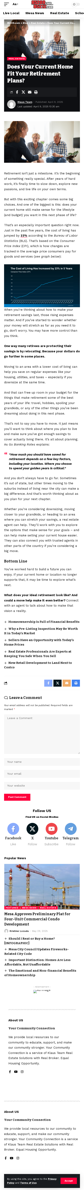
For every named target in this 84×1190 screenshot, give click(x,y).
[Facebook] (13, 834)
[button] (69, 1181)
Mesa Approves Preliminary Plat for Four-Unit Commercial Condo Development (37, 919)
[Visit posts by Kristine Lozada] (6, 931)
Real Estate (17, 58)
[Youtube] (52, 834)
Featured (12, 908)
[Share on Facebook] (17, 92)
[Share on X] (23, 92)
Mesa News (29, 908)
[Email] (29, 92)
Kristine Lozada (19, 931)
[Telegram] (71, 834)
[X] (32, 834)
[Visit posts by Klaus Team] (11, 104)
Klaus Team (25, 102)
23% (24, 235)
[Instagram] (22, 1072)
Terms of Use (28, 1183)
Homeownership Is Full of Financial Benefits (44, 622)
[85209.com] (42, 4)
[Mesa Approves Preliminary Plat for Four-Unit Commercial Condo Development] (42, 886)
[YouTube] (15, 1072)
